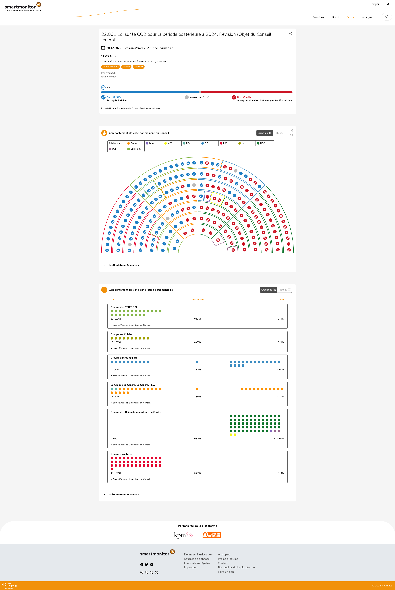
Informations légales (197, 563)
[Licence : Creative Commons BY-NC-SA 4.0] (149, 572)
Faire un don (226, 572)
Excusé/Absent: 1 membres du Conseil (131, 402)
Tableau (278, 133)
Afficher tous (115, 143)
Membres (319, 17)
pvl (243, 143)
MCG (170, 143)
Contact (223, 563)
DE (373, 4)
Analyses (367, 17)
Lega (151, 143)
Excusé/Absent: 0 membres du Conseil (131, 325)
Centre (134, 143)
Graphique (263, 133)
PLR (206, 143)
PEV (188, 143)
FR (377, 4)
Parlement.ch (108, 73)
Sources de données (197, 559)
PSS (225, 143)
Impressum (191, 567)
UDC (262, 143)
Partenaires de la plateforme (236, 567)
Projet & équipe (228, 559)
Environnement (109, 76)
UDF (114, 149)
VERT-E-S (136, 149)
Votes (350, 17)
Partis (336, 17)
